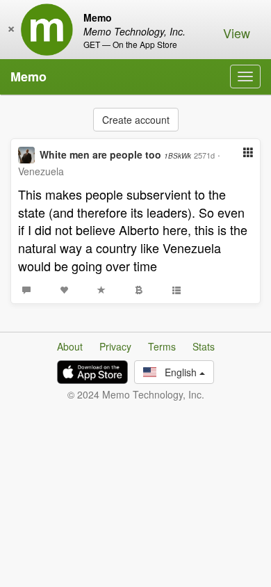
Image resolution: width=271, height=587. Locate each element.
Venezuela (41, 171)
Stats (203, 346)
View (236, 33)
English (177, 372)
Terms (162, 346)
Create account (136, 120)
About (70, 346)
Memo (28, 76)
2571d (204, 155)
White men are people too (115, 154)
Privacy (115, 346)
